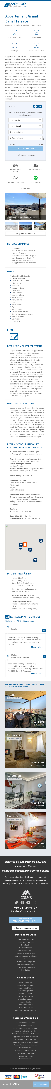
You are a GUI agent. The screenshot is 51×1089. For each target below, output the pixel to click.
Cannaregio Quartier (25, 996)
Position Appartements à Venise (25, 1045)
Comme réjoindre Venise (25, 985)
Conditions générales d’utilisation (25, 956)
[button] (25, 544)
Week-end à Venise (26, 1056)
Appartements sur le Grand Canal (25, 1042)
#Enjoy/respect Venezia (25, 964)
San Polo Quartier (25, 993)
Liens (25, 959)
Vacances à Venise (25, 1048)
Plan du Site (25, 970)
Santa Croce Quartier (25, 1005)
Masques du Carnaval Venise (25, 1010)
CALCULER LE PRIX (25, 148)
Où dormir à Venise (25, 1059)
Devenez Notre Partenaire (25, 953)
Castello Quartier (25, 1002)
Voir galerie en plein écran (25, 233)
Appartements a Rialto (26, 1025)
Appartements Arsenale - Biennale (25, 1028)
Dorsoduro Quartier (25, 999)
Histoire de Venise (25, 982)
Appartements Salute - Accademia (25, 1036)
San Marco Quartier (26, 991)
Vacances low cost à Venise (25, 1053)
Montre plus (25, 189)
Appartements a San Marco (25, 1023)
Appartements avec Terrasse (25, 1039)
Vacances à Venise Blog (25, 1017)
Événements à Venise (25, 988)
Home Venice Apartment (25, 939)
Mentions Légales (25, 948)
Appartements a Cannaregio (25, 1031)
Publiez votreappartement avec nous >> (25, 919)
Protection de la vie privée (25, 962)
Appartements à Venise (25, 942)
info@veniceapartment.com (25, 911)
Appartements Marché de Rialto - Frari (25, 1034)
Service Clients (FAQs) (25, 950)
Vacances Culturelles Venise (25, 1050)
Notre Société (25, 945)
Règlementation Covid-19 (26, 967)
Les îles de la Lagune (25, 1007)
